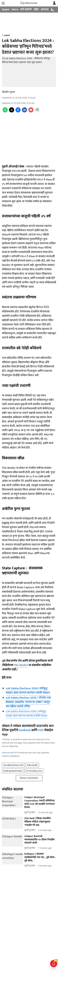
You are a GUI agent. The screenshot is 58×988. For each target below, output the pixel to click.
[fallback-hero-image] (12, 802)
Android (24, 730)
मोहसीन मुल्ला (8, 92)
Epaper (6, 9)
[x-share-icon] (11, 112)
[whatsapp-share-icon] (5, 112)
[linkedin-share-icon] (24, 112)
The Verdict (21, 665)
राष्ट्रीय (36, 9)
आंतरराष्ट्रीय (46, 9)
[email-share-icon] (31, 112)
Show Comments (29, 778)
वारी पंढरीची (26, 9)
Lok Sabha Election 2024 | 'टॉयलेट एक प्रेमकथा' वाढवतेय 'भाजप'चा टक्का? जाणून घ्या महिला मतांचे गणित (28, 702)
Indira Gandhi (32, 765)
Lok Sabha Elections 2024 (13, 765)
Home (15, 9)
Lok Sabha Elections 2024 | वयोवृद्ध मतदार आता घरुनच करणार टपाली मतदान (28, 690)
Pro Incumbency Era (34, 770)
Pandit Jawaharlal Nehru (13, 770)
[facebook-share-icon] (18, 112)
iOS (40, 730)
